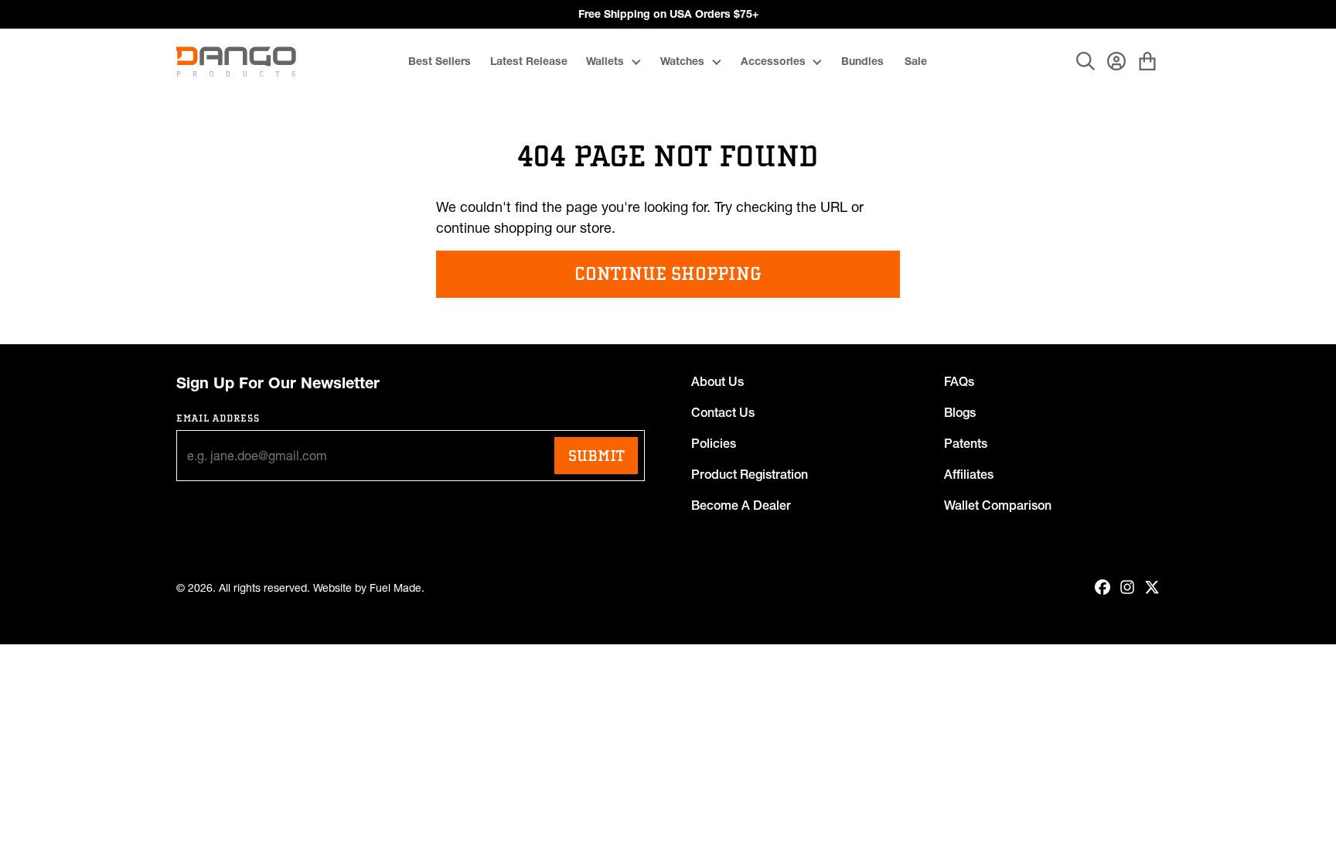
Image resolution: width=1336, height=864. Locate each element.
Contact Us (723, 412)
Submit (596, 455)
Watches (682, 61)
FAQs (959, 381)
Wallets (605, 61)
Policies (713, 443)
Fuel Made (395, 588)
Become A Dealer (741, 505)
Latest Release (528, 61)
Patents (965, 443)
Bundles (862, 61)
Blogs (960, 412)
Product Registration (749, 474)
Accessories (773, 61)
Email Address (218, 418)
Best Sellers (439, 61)
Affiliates (968, 474)
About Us (717, 381)
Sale (916, 61)
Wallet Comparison (997, 505)
